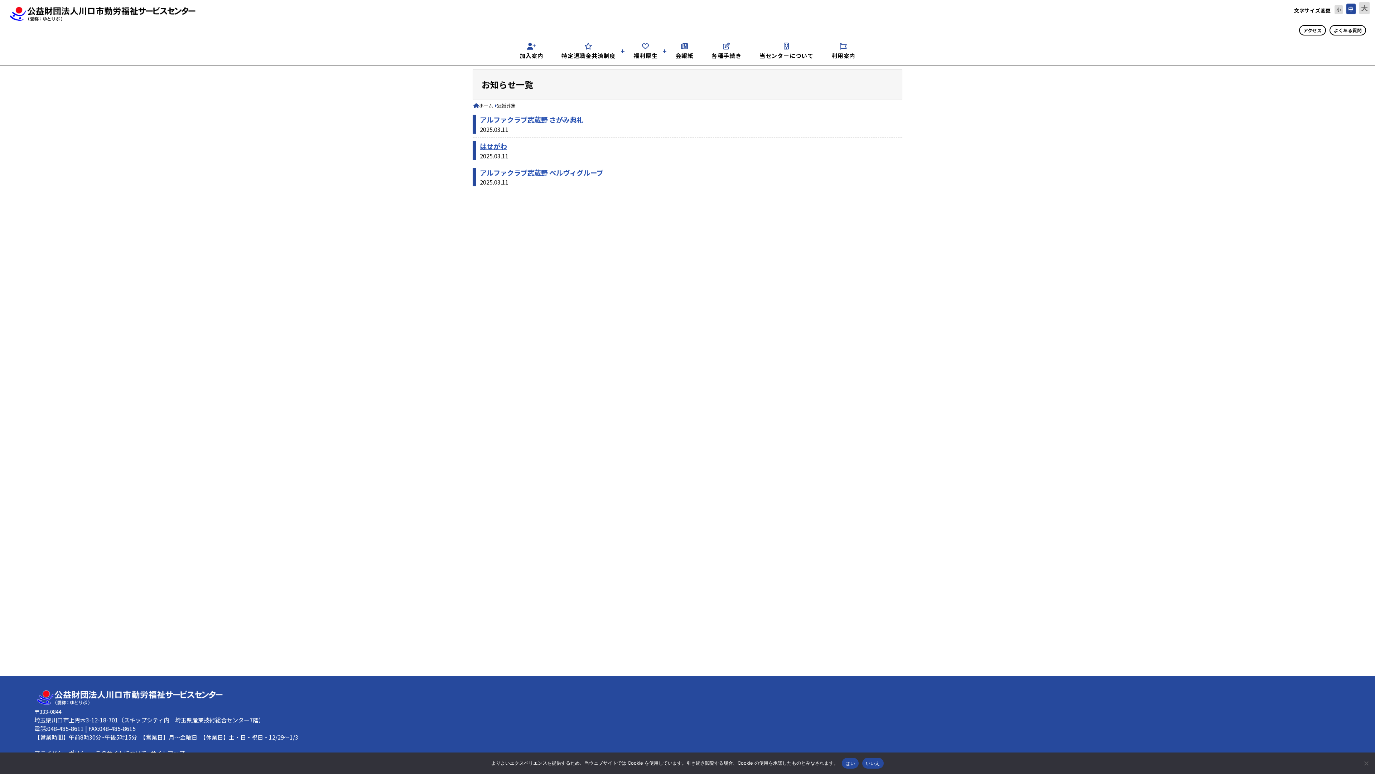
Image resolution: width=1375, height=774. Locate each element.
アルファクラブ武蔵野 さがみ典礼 (531, 120)
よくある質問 (1348, 30)
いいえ (873, 763)
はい (850, 763)
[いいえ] (1366, 763)
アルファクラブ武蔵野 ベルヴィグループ (541, 173)
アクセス (1312, 30)
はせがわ (493, 146)
